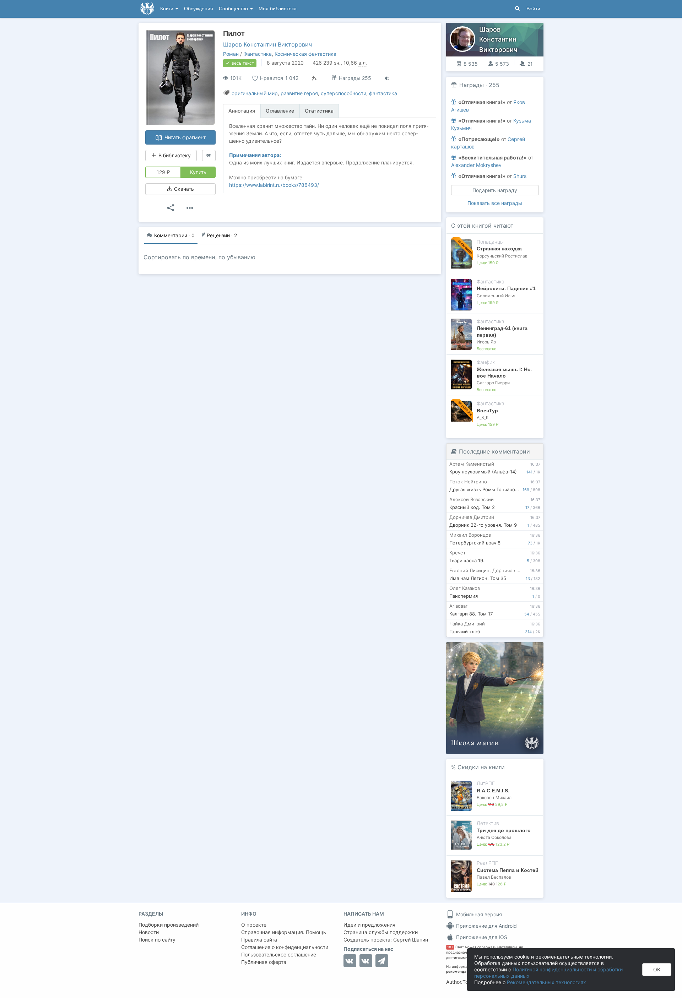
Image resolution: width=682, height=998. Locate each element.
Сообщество (234, 8)
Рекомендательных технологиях (546, 982)
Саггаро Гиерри (493, 382)
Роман (231, 54)
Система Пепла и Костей (507, 870)
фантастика (383, 93)
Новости (149, 932)
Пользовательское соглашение (278, 954)
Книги (167, 8)
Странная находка (499, 248)
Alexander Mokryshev (476, 165)
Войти (533, 8)
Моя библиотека (278, 8)
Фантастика (257, 54)
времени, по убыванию (223, 257)
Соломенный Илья (496, 295)
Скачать (183, 189)
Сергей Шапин (410, 940)
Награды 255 (354, 78)
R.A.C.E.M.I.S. (493, 790)
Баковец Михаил (494, 797)
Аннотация (241, 111)
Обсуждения (198, 8)
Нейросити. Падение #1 (506, 288)
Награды (471, 84)
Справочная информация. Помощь (283, 932)
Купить (198, 172)
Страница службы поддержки (380, 932)
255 (494, 84)
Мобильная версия (478, 914)
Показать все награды (494, 203)
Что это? (497, 649)
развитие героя (299, 93)
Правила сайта (259, 940)
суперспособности (343, 93)
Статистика (319, 111)
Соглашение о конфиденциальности (284, 947)
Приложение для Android (486, 926)
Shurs (519, 176)
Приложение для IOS (481, 937)
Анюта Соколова (494, 837)
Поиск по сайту (157, 940)
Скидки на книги (481, 767)
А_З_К (483, 417)
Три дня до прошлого (504, 830)
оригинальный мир (255, 93)
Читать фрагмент (184, 137)
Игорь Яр (486, 342)
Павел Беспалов (494, 877)
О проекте (253, 925)
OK (656, 969)
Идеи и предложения (369, 925)
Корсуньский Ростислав (502, 256)
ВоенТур (487, 410)
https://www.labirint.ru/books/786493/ (274, 185)
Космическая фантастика (305, 54)
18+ (450, 947)
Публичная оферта (263, 962)
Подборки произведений (169, 925)
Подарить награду (494, 190)
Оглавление (280, 111)
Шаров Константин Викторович (267, 44)
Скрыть (528, 650)
